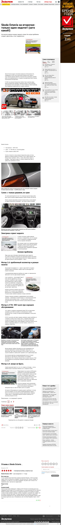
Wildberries (44, 519)
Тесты (38, 2)
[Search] (58, 516)
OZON (39, 519)
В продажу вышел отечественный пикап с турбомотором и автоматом (50, 434)
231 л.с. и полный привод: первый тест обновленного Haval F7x (49, 389)
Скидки (35, 4)
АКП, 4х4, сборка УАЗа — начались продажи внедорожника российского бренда (50, 77)
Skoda (3, 474)
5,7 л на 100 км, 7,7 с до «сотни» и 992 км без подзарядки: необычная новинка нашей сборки (51, 91)
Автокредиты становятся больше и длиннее (50, 65)
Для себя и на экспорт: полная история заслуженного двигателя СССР (51, 98)
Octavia (7, 474)
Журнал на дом (6, 4)
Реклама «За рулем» (56, 521)
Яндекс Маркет (51, 519)
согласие (43, 472)
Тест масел (40, 4)
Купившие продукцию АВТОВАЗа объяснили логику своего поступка (49, 445)
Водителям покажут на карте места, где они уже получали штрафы (50, 431)
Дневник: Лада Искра (49, 4)
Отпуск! (31, 4)
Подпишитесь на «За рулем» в (20, 420)
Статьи (30, 2)
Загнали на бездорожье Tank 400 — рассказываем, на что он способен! (50, 399)
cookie (35, 523)
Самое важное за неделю (47, 467)
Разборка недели (15, 4)
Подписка (57, 519)
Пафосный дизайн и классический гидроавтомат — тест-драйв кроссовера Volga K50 (51, 84)
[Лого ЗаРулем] (7, 2)
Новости (21, 2)
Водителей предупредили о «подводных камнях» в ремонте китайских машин (49, 427)
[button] (58, 524)
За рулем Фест (4, 515)
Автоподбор (58, 4)
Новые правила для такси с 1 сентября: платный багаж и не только (51, 70)
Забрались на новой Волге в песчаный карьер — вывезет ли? (49, 392)
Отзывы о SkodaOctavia (12, 464)
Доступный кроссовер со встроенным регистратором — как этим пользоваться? (50, 403)
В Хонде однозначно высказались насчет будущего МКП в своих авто (50, 437)
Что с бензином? (24, 4)
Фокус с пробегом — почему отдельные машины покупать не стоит (49, 441)
